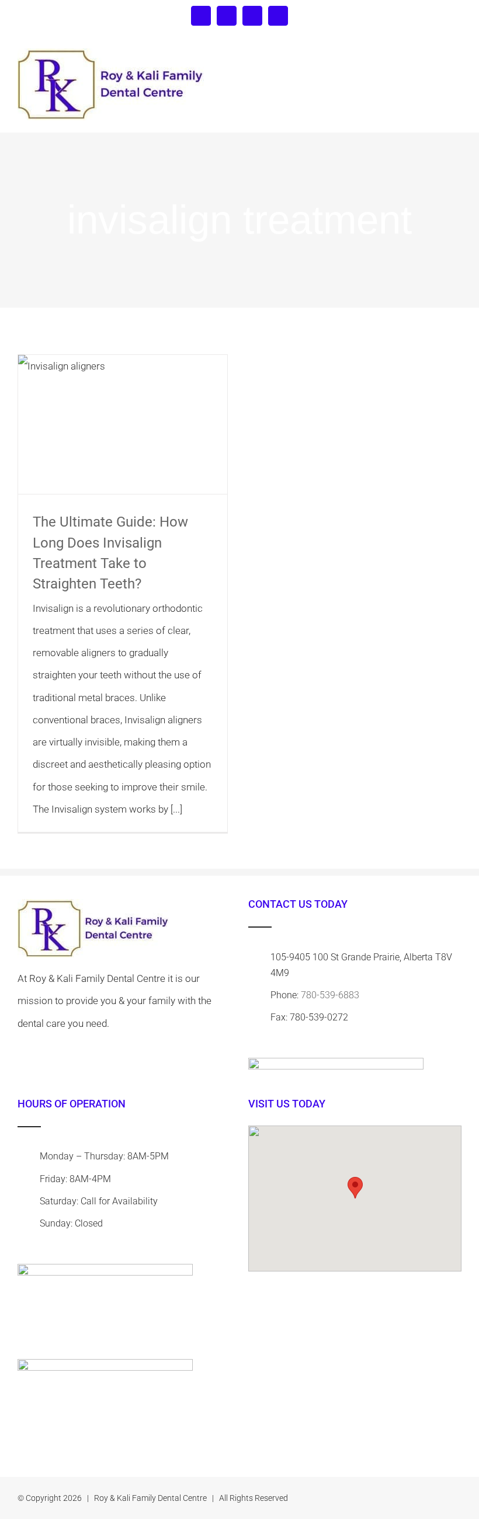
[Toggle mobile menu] (456, 61)
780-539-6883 (330, 995)
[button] (355, 1187)
